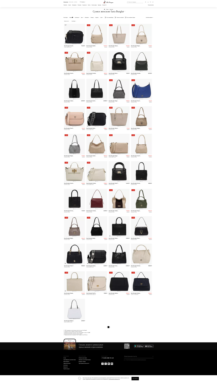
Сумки (69, 5)
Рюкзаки (79, 5)
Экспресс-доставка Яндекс (85, 359)
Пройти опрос (66, 368)
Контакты (65, 365)
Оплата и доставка (83, 358)
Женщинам (65, 2)
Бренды (99, 5)
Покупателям (151, 5)
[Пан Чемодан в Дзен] (109, 364)
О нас (64, 358)
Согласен (135, 378)
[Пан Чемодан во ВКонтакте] (106, 364)
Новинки (65, 5)
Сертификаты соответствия (69, 359)
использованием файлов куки (114, 379)
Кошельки (84, 5)
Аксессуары (94, 5)
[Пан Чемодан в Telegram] (102, 364)
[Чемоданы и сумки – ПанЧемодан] (108, 2)
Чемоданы (74, 5)
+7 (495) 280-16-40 (107, 358)
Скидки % (104, 5)
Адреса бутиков (66, 363)
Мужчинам (71, 2)
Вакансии (65, 367)
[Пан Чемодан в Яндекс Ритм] (112, 364)
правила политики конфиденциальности (138, 359)
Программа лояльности (84, 363)
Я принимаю (136, 359)
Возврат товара (82, 361)
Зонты (89, 5)
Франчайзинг (66, 361)
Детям (75, 2)
